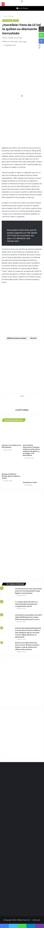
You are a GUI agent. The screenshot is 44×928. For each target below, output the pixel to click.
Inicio (5, 16)
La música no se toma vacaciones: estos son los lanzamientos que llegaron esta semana (28, 591)
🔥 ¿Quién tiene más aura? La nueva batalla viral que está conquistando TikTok (26, 604)
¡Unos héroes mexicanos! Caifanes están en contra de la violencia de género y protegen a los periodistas (31, 450)
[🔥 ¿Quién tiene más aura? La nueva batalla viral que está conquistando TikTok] (7, 606)
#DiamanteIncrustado (17, 338)
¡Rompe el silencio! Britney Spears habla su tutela (11, 476)
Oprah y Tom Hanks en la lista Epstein (11, 446)
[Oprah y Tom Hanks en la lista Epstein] (11, 433)
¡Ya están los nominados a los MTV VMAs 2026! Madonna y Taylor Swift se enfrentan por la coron (28, 617)
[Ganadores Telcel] (32, 470)
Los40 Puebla (22, 42)
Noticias (11, 16)
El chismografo (7, 20)
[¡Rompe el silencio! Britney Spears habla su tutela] (11, 466)
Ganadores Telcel (30, 482)
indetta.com (36, 920)
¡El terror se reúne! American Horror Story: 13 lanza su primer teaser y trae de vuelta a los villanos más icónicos (27, 646)
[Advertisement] (22, 121)
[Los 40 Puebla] (22, 8)
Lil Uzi (34, 338)
